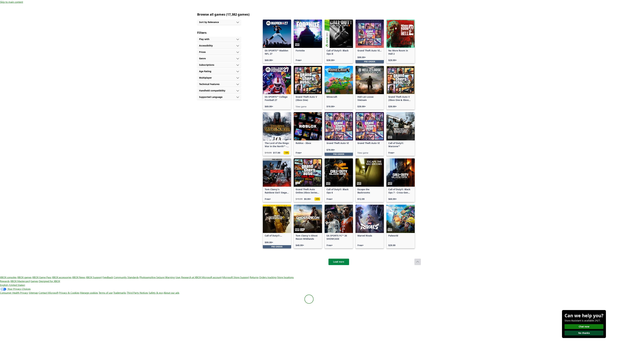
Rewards (5, 281)
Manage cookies (89, 292)
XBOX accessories (61, 277)
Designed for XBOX (49, 281)
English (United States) (12, 285)
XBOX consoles (8, 277)
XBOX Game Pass (41, 277)
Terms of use (106, 292)
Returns (254, 277)
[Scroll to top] (417, 262)
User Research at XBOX (188, 277)
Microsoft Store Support (235, 277)
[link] (277, 41)
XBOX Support (94, 277)
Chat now (584, 326)
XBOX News (78, 277)
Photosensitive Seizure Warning (157, 277)
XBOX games (24, 277)
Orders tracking (267, 277)
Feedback (108, 277)
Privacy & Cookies (69, 292)
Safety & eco (156, 292)
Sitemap (33, 292)
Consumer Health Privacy (14, 292)
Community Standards (126, 277)
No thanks (584, 332)
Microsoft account (212, 277)
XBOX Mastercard (20, 281)
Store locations (285, 277)
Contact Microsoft (48, 292)
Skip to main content (11, 2)
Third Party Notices (137, 292)
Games (34, 281)
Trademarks (119, 292)
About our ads (171, 292)
